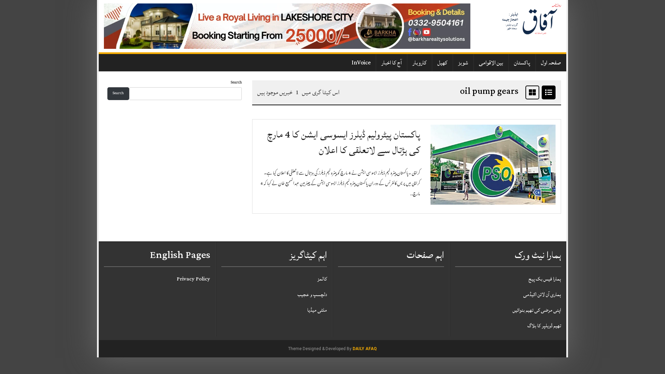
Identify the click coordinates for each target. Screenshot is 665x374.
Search (236, 83)
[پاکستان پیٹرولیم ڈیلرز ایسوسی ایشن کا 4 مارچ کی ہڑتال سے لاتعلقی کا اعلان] (493, 164)
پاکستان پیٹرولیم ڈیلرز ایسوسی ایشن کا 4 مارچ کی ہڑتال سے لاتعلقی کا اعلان (343, 142)
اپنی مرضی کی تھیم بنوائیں (537, 310)
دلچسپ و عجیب (312, 295)
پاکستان (522, 62)
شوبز (463, 62)
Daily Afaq (365, 348)
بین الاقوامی (491, 62)
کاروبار (420, 62)
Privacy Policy (193, 279)
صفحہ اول (551, 62)
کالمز (322, 279)
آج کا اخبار (391, 62)
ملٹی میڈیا (317, 310)
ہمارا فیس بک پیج (545, 279)
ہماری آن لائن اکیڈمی (542, 295)
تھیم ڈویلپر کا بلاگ (544, 326)
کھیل (442, 62)
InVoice (361, 62)
